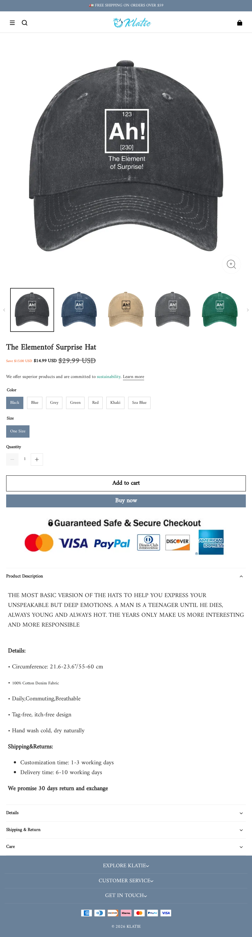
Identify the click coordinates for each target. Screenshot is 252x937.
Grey (54, 403)
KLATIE (134, 927)
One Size (18, 431)
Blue (34, 403)
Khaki (115, 403)
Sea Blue (139, 403)
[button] (12, 23)
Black (14, 403)
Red (95, 403)
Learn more (133, 377)
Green (75, 403)
